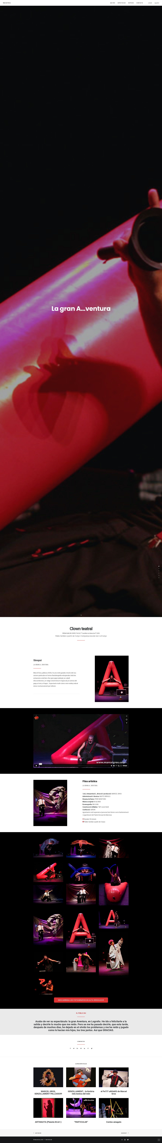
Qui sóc (112, 3)
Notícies (131, 3)
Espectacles (122, 3)
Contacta (139, 3)
